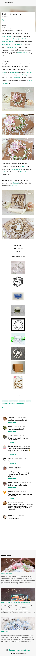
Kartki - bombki (5, 631)
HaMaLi (10, 426)
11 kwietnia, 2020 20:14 (14, 468)
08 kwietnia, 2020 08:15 (24, 446)
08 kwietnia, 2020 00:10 (18, 435)
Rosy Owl (12, 403)
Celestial (11, 417)
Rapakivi (5, 403)
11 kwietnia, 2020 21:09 (24, 482)
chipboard (16, 183)
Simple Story (24, 172)
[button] (3, 20)
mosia (10, 515)
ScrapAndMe (20, 403)
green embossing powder (24, 75)
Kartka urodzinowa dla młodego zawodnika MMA (15, 602)
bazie (4, 172)
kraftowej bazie (6, 36)
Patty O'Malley (13, 482)
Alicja (10, 435)
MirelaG (10, 491)
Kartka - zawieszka (6, 573)
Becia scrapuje (13, 446)
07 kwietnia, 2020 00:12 (20, 417)
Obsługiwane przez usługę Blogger (19, 650)
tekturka (23, 166)
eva (9, 502)
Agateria (5, 401)
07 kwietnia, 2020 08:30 (19, 426)
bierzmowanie (14, 401)
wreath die (17, 77)
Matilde (10, 458)
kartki (28, 401)
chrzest (22, 401)
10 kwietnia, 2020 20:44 (20, 458)
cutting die (13, 186)
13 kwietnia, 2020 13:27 (20, 491)
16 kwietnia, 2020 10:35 (17, 502)
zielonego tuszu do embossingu (12, 44)
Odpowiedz (12, 423)
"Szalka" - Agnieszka (15, 467)
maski (21, 39)
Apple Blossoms (22, 53)
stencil (4, 72)
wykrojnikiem (12, 47)
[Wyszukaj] (34, 3)
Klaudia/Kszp (9, 3)
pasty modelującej (13, 39)
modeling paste (14, 72)
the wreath (29, 72)
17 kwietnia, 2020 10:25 (18, 515)
